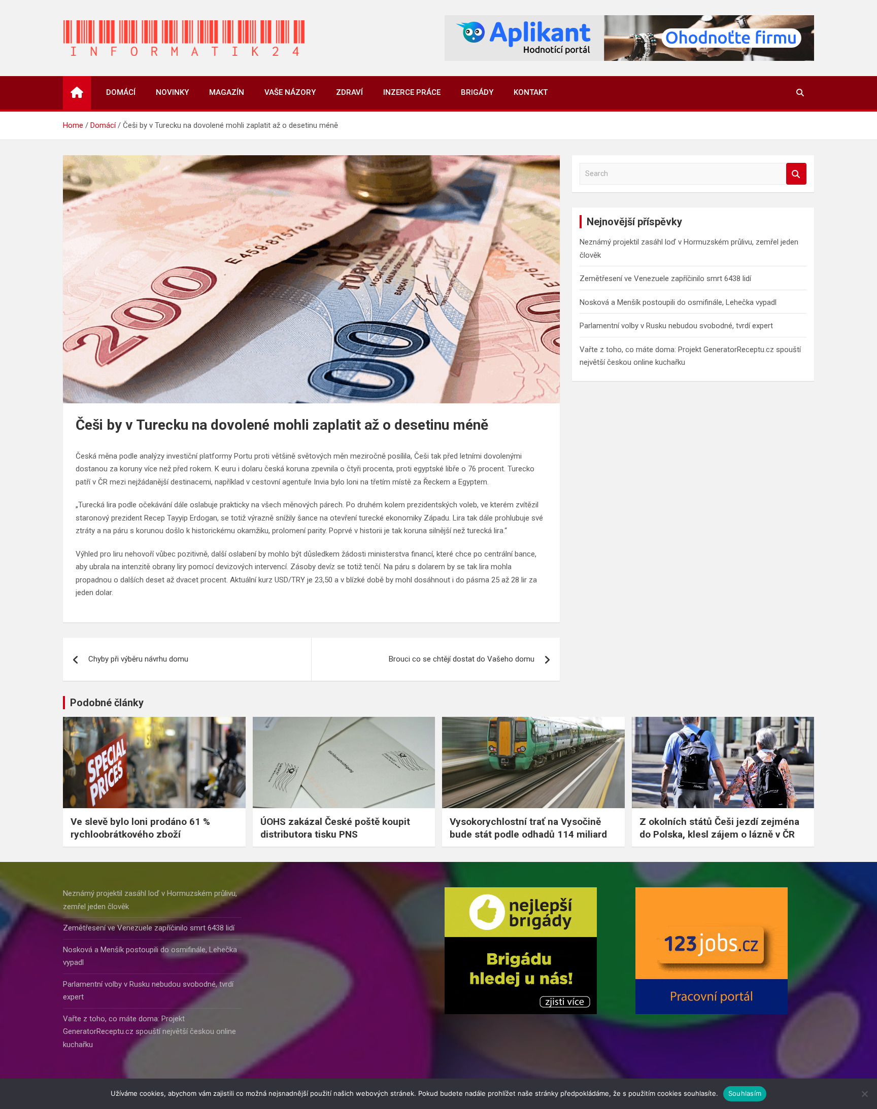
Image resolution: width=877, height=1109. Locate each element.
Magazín (226, 92)
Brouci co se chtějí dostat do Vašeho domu (461, 659)
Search (796, 174)
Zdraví (349, 92)
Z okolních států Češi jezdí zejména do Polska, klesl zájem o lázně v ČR (719, 828)
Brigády (477, 92)
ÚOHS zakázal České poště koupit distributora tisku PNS (335, 828)
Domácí (121, 92)
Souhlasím (744, 1093)
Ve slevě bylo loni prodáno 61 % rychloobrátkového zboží (140, 828)
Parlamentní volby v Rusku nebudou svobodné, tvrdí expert (676, 325)
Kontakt (531, 92)
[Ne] (864, 1094)
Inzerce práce (412, 92)
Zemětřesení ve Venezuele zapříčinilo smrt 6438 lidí (665, 278)
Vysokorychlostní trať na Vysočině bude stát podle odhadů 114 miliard (528, 828)
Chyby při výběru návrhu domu (138, 659)
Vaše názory (290, 92)
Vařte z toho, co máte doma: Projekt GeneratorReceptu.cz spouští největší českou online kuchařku (149, 1031)
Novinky (172, 92)
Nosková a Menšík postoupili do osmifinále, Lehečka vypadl (678, 302)
